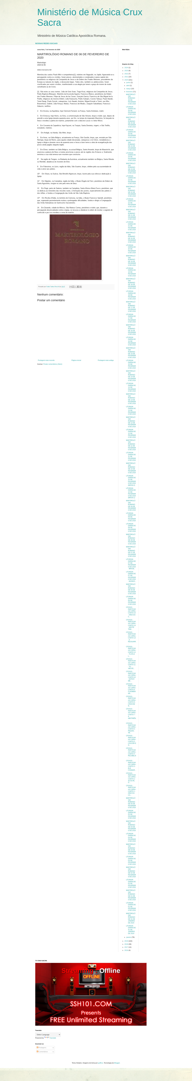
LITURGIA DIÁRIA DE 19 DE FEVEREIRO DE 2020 (131, 272)
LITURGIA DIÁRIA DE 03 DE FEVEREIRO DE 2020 (131, 860)
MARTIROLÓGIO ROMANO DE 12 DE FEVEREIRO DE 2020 (131, 422)
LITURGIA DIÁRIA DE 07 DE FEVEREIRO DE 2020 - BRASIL (131, 564)
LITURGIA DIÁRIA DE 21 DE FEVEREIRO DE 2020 (131, 226)
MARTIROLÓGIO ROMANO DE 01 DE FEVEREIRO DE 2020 (131, 895)
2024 (126, 68)
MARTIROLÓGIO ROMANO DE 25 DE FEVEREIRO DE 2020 (131, 122)
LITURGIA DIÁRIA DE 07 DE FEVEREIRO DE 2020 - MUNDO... (131, 576)
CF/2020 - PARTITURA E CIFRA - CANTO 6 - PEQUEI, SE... (131, 728)
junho (128, 82)
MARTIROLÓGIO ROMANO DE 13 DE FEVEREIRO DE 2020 (131, 398)
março (128, 89)
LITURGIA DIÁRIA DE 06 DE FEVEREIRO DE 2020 (131, 600)
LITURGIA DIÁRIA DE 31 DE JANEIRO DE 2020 (131, 929)
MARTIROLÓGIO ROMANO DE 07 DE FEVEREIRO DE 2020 (131, 551)
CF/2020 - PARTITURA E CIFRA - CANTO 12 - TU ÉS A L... (131, 651)
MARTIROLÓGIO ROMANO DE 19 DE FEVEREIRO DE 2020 (131, 260)
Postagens (42, 1048)
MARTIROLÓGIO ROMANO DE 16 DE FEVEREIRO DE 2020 (131, 329)
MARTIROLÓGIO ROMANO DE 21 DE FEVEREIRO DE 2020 (131, 214)
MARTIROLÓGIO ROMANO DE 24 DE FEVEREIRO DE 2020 (131, 145)
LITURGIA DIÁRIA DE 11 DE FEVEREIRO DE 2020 (131, 456)
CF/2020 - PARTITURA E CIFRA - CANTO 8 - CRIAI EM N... (131, 701)
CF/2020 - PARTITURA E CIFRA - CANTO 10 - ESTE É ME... (131, 676)
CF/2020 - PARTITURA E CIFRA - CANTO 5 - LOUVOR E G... (131, 740)
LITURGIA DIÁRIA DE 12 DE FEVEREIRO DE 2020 (131, 433)
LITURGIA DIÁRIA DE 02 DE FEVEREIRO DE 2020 (131, 883)
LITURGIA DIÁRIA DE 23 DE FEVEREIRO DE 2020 (131, 180)
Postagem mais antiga (106, 360)
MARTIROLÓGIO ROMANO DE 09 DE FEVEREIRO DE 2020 (131, 505)
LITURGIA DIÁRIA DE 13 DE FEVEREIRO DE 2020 (131, 410)
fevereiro (129, 92)
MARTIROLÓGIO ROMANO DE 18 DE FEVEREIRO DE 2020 (131, 283)
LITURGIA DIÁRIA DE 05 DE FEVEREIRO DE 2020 (131, 814)
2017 (126, 947)
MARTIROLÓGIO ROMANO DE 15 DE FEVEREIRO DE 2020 (131, 352)
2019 (126, 941)
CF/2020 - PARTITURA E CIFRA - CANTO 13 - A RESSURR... (131, 637)
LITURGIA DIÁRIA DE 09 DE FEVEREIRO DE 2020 (131, 517)
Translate (52, 1038)
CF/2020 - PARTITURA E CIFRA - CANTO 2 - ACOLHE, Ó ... (131, 778)
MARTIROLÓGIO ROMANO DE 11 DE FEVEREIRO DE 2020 (131, 445)
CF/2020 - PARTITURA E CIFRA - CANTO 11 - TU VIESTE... (131, 663)
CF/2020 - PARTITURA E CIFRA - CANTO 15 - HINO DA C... (131, 612)
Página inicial (76, 360)
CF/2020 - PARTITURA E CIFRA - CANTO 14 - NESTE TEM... (131, 624)
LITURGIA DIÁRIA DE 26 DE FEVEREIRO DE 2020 (131, 110)
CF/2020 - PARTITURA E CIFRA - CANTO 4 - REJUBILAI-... (131, 753)
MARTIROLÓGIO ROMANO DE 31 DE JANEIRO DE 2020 (130, 918)
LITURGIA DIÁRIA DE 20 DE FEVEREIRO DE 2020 (131, 249)
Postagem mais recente (46, 360)
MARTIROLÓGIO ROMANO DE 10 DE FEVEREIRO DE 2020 (131, 468)
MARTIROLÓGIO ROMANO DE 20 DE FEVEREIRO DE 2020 (131, 237)
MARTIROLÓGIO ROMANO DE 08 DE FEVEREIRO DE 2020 (131, 539)
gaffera (100, 1063)
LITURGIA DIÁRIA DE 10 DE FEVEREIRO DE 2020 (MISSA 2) (131, 480)
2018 (126, 944)
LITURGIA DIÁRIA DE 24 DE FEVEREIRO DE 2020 (131, 157)
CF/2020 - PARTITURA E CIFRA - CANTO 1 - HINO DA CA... (131, 790)
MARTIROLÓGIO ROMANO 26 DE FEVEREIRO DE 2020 (131, 99)
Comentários (43, 1052)
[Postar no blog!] (73, 286)
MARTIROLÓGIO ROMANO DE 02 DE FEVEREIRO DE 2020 (131, 872)
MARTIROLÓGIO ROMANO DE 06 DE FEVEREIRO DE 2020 (131, 589)
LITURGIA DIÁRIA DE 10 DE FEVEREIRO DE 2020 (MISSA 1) (131, 493)
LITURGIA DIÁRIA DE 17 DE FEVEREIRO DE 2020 (131, 318)
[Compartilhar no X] (75, 286)
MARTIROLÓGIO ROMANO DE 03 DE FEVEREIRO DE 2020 (131, 849)
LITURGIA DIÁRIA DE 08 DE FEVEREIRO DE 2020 (131, 527)
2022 (126, 74)
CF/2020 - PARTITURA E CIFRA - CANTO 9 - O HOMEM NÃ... (131, 688)
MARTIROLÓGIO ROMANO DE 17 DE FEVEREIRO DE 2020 (131, 306)
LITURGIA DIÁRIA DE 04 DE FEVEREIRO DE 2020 (131, 837)
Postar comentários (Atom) (52, 364)
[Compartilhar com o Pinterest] (80, 286)
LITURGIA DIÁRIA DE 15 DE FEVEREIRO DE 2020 (131, 364)
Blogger (117, 1063)
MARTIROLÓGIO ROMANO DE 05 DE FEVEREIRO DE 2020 (131, 802)
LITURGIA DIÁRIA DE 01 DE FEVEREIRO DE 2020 (131, 906)
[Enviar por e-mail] (70, 286)
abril (128, 85)
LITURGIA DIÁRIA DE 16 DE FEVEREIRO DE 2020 (131, 341)
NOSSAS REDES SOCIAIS (46, 43)
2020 (126, 80)
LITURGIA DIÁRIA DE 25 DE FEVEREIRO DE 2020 (131, 133)
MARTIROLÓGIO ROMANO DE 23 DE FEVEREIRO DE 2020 (131, 168)
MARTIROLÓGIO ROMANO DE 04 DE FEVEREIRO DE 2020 (131, 826)
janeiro (129, 937)
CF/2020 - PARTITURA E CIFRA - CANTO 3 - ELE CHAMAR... (131, 765)
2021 (126, 77)
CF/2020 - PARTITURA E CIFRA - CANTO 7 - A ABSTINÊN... (131, 714)
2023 (126, 71)
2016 (126, 950)
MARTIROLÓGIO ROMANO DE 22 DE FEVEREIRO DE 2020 (131, 191)
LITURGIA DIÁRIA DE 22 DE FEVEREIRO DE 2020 (131, 203)
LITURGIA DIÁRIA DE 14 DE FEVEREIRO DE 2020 (131, 387)
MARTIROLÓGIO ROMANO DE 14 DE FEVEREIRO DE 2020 (131, 375)
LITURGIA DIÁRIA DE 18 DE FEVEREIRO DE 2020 (131, 295)
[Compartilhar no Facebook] (78, 286)
